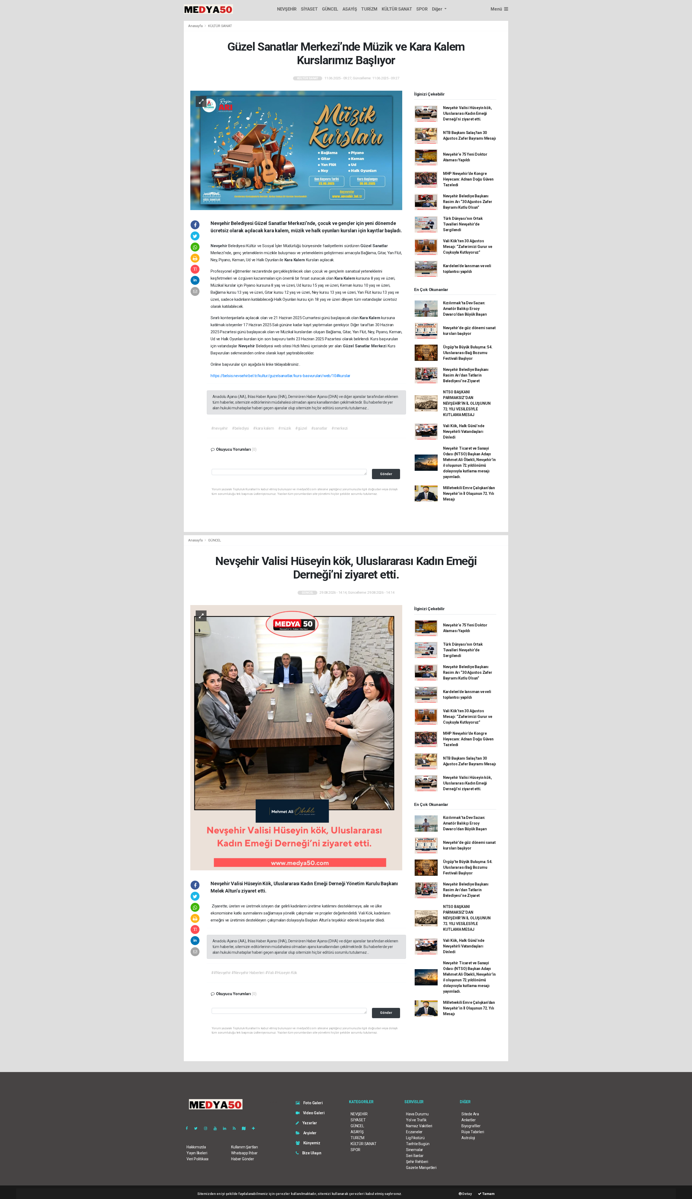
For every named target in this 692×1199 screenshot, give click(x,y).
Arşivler (309, 1133)
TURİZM (369, 9)
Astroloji (468, 1138)
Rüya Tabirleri (472, 1132)
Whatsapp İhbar (244, 1153)
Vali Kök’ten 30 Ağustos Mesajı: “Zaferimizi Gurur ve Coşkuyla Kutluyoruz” (467, 246)
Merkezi (379, 346)
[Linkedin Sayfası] (227, 1128)
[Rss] (236, 1128)
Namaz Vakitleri (419, 1126)
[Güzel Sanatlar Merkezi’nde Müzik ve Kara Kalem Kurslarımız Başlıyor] (296, 150)
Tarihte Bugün (418, 1144)
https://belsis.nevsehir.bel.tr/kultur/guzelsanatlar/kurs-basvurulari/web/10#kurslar (280, 375)
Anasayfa (195, 26)
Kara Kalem (295, 259)
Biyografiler (471, 1126)
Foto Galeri (312, 1103)
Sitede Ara (470, 1114)
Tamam (488, 1194)
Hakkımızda (196, 1147)
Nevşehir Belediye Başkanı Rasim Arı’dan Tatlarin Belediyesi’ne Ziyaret (465, 375)
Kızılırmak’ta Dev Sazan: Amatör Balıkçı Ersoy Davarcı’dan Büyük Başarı (465, 308)
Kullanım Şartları (244, 1147)
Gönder (386, 474)
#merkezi (339, 428)
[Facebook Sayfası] (189, 1128)
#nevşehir (219, 428)
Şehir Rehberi (417, 1161)
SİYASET (309, 9)
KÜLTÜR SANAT (397, 9)
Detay (467, 1194)
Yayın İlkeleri (197, 1153)
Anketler (468, 1120)
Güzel (366, 245)
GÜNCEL (330, 9)
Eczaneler (414, 1132)
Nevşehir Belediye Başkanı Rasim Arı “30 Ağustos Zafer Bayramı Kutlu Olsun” (467, 202)
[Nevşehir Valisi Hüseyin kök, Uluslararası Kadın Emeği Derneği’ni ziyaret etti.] (296, 737)
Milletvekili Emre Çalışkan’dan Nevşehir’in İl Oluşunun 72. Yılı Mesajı (469, 493)
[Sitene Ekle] (255, 1128)
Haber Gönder (242, 1159)
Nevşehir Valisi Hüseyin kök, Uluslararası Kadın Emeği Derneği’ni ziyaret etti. (467, 113)
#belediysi (240, 428)
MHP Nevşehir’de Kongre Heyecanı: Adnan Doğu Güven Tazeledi (468, 179)
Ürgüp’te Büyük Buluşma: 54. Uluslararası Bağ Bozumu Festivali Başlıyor (468, 353)
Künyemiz (311, 1143)
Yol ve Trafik (416, 1120)
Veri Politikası (197, 1159)
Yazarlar (309, 1123)
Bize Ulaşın (311, 1153)
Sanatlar (380, 245)
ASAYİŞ (349, 9)
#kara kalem (263, 428)
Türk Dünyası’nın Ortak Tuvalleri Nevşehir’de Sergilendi (463, 224)
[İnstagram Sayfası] (208, 1128)
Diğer (438, 9)
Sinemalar (414, 1150)
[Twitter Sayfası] (198, 1128)
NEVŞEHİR (287, 9)
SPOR (421, 9)
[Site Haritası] (246, 1128)
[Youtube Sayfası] (217, 1128)
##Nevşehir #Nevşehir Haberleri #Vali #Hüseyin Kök (254, 973)
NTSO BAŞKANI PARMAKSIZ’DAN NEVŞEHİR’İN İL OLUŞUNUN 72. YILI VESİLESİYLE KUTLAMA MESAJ (467, 403)
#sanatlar (319, 428)
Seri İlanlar (415, 1156)
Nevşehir (219, 245)
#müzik (284, 428)
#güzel (301, 428)
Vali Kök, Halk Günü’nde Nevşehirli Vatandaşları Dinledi (463, 431)
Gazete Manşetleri (421, 1167)
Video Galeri (313, 1113)
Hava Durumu (417, 1114)
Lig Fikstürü (415, 1138)
